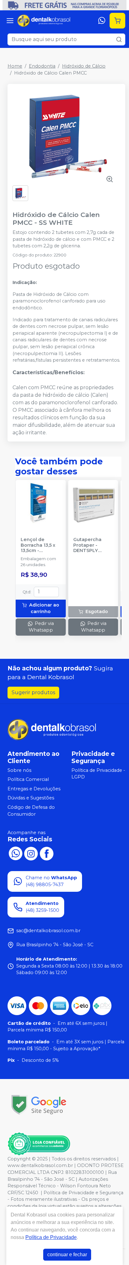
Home (15, 66)
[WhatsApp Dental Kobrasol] (15, 853)
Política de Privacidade (51, 1237)
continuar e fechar (67, 1254)
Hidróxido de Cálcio (84, 66)
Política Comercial (28, 779)
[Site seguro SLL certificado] (39, 1105)
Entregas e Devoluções (34, 789)
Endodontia (42, 66)
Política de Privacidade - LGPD (98, 773)
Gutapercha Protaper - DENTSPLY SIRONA (87, 545)
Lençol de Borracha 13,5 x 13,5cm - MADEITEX (38, 545)
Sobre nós (19, 770)
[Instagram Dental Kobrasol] (31, 853)
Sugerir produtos (33, 692)
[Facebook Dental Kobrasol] (46, 853)
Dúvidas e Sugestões (31, 798)
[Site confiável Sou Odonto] (39, 1144)
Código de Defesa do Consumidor (31, 810)
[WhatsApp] (102, 20)
